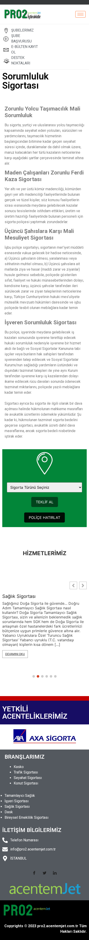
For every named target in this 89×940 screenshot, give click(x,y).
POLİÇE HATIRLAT (44, 517)
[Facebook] (34, 872)
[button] (83, 585)
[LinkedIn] (54, 872)
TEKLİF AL (44, 502)
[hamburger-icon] (80, 14)
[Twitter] (44, 872)
